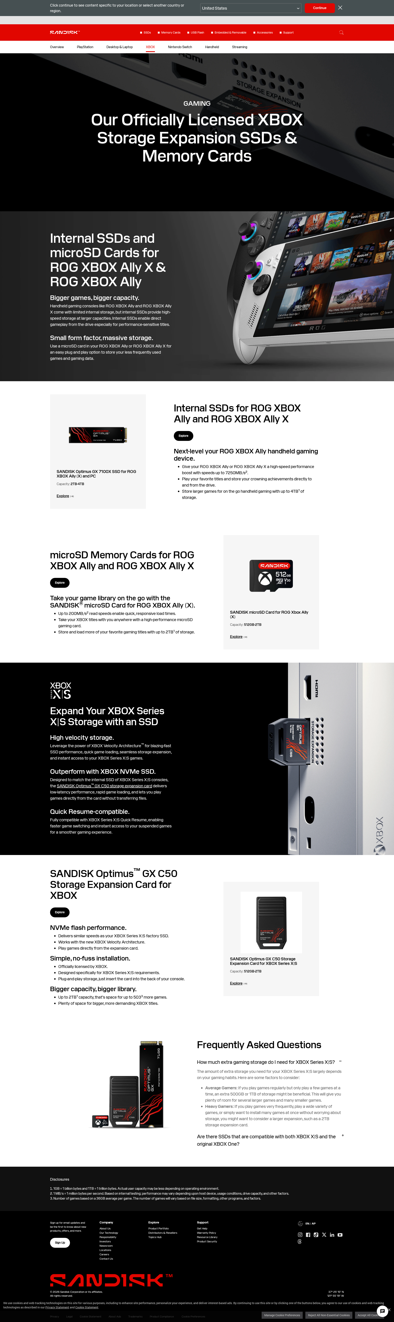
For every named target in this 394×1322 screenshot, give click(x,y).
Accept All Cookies (369, 1315)
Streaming (239, 47)
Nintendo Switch (180, 47)
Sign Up (60, 1242)
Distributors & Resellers (162, 1233)
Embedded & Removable (230, 32)
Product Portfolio (158, 1228)
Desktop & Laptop (120, 47)
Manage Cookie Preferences (282, 1315)
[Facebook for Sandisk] (308, 1235)
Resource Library (207, 1237)
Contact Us (106, 1258)
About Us (105, 1228)
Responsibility (108, 1237)
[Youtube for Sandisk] (340, 1235)
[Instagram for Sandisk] (300, 1235)
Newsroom (106, 1246)
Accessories (265, 32)
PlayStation (85, 47)
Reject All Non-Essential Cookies (329, 1315)
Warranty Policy (206, 1233)
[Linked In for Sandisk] (332, 1235)
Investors (105, 1241)
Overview (57, 47)
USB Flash (197, 32)
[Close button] (340, 8)
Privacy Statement (57, 1307)
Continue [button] (319, 8)
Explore (183, 436)
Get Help (202, 1228)
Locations (105, 1250)
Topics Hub (154, 1237)
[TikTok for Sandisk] (316, 1235)
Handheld (212, 47)
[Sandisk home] (65, 32)
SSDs (147, 32)
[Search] (341, 32)
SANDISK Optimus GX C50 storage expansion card (104, 786)
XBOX (150, 47)
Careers (104, 1254)
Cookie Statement (86, 1307)
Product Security (207, 1241)
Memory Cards (170, 32)
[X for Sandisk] (324, 1235)
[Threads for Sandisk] (299, 1241)
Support (288, 32)
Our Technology (109, 1233)
